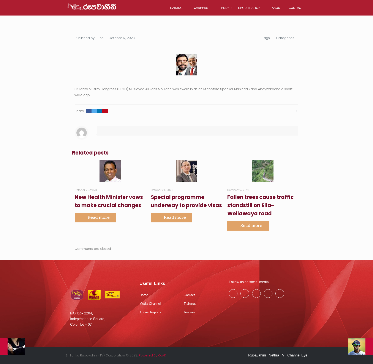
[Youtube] (256, 293)
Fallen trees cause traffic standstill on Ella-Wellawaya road (260, 205)
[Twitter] (244, 293)
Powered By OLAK (152, 355)
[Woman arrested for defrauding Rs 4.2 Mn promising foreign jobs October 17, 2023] (12, 346)
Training (175, 7)
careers (201, 7)
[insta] (268, 293)
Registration (249, 7)
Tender (225, 7)
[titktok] (279, 293)
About (277, 7)
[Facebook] (233, 293)
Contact (296, 7)
